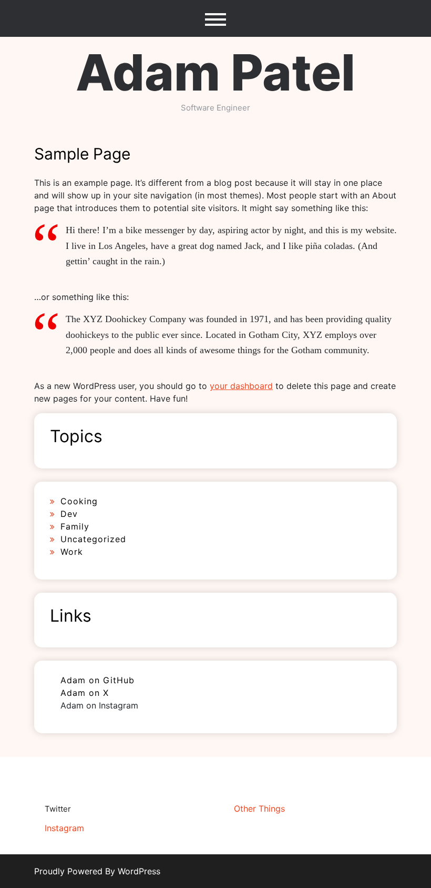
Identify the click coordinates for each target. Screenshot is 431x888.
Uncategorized (93, 539)
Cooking (79, 501)
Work (71, 551)
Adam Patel (215, 72)
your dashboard (241, 386)
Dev (69, 513)
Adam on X (84, 692)
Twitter (58, 809)
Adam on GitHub (97, 680)
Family (74, 526)
